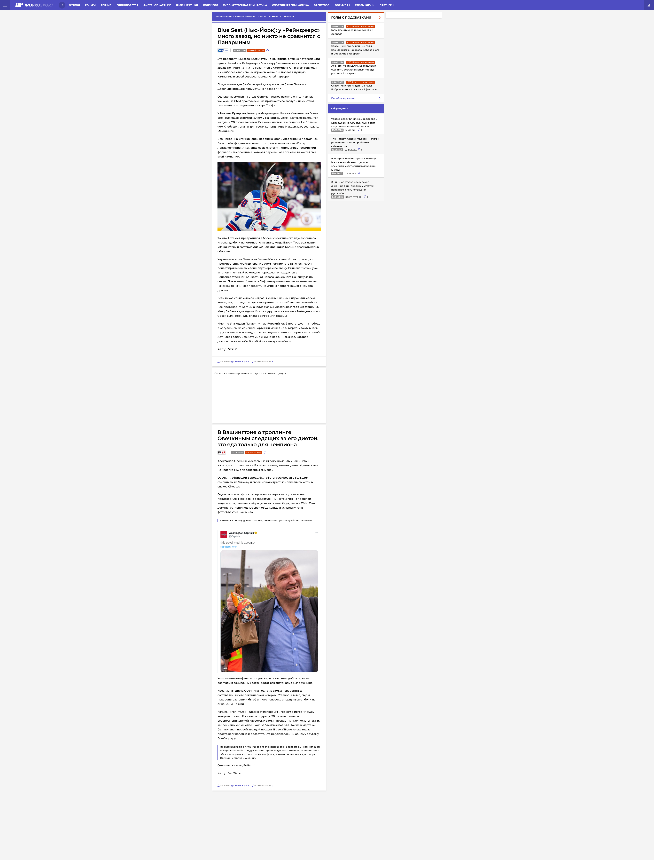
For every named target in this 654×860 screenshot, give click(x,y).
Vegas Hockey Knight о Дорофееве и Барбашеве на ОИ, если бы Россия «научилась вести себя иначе (354, 122)
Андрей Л (351, 129)
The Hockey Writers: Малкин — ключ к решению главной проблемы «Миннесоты (355, 142)
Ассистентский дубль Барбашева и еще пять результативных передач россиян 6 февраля (353, 69)
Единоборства (127, 5)
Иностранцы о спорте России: (235, 16)
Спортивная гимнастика (290, 5)
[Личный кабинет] (649, 5)
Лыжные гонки (187, 5)
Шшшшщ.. (351, 149)
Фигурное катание (157, 5)
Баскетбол (322, 5)
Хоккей (90, 5)
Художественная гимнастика (245, 5)
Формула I (342, 5)
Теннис (106, 5)
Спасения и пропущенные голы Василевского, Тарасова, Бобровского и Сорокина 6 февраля (355, 49)
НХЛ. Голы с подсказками (360, 26)
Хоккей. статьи (256, 50)
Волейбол (210, 5)
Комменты (275, 16)
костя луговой (354, 196)
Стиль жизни (365, 5)
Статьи (262, 16)
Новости (289, 16)
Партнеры (387, 5)
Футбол (74, 5)
